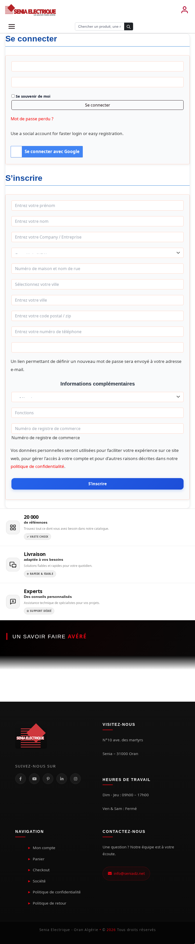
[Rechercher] (128, 27)
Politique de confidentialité (57, 891)
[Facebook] (20, 778)
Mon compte (44, 847)
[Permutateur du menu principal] (11, 26)
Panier (38, 858)
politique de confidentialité (37, 466)
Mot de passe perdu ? (32, 119)
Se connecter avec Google (52, 151)
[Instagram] (75, 778)
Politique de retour (49, 903)
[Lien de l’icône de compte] (184, 10)
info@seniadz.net (128, 873)
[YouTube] (34, 778)
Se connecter (97, 105)
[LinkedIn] (61, 778)
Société (39, 880)
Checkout (41, 869)
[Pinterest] (48, 778)
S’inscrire (97, 483)
